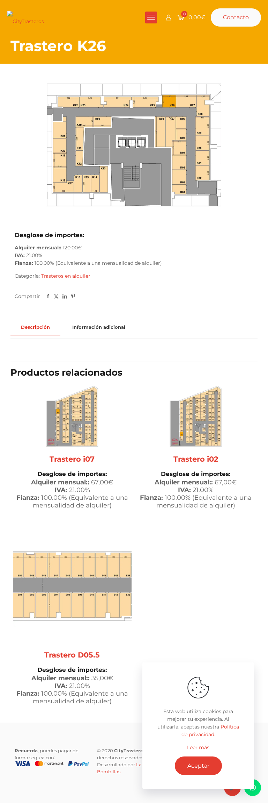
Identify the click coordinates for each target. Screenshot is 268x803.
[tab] (35, 327)
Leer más (198, 747)
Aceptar (198, 765)
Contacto (236, 17)
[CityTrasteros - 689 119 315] (25, 17)
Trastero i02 (195, 459)
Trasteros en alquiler (65, 276)
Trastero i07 (72, 459)
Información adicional (98, 327)
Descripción (35, 327)
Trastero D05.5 (72, 655)
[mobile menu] (151, 17)
